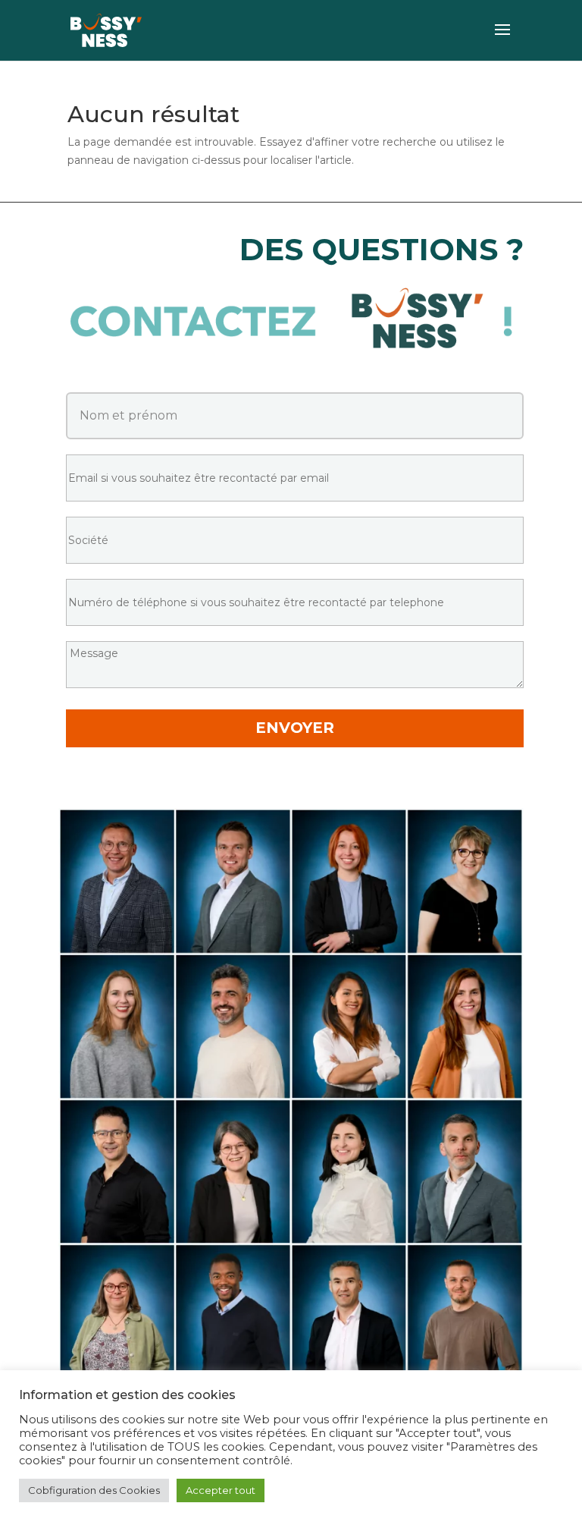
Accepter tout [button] (220, 1490)
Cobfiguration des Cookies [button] (94, 1490)
